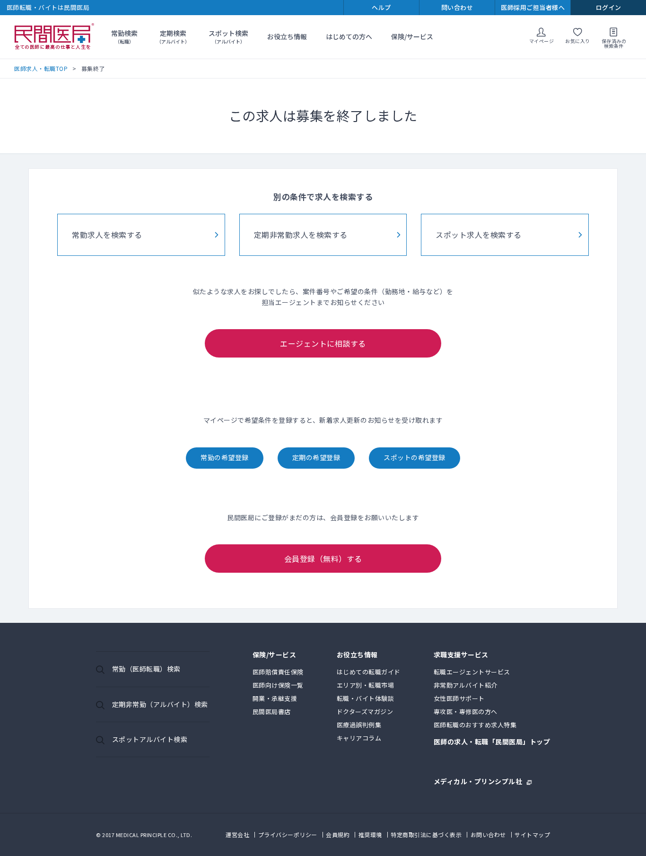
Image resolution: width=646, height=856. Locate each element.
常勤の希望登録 (225, 457)
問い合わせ (457, 7)
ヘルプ (381, 7)
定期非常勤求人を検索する (301, 234)
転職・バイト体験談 (365, 698)
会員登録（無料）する (323, 558)
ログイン (608, 7)
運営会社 (237, 834)
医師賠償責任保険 (278, 671)
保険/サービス (412, 36)
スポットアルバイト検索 (150, 739)
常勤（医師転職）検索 (146, 668)
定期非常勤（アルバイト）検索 (160, 704)
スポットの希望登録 (414, 457)
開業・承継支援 (275, 698)
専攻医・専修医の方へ (466, 711)
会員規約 (337, 834)
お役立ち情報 (287, 36)
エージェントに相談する (323, 343)
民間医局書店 (272, 711)
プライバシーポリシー (287, 834)
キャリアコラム (359, 738)
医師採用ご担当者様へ (533, 7)
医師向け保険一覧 (278, 685)
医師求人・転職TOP (41, 68)
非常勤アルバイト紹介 (466, 685)
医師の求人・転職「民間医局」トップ (492, 742)
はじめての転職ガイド (369, 671)
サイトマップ (532, 834)
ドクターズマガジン (365, 711)
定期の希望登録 (316, 457)
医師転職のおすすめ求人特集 (475, 724)
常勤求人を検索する (107, 234)
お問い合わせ (488, 834)
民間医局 (54, 37)
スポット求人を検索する (479, 234)
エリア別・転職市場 (365, 685)
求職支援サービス (461, 655)
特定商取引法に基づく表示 (426, 834)
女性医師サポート (459, 698)
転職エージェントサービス (472, 671)
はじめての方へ (349, 36)
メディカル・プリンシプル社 (478, 781)
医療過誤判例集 (359, 724)
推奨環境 (370, 834)
